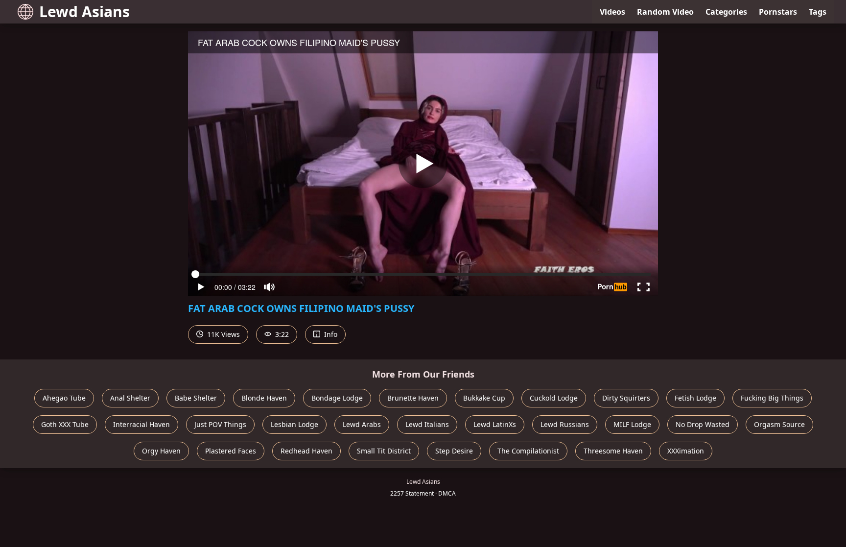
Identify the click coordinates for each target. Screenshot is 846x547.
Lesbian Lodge (294, 424)
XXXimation (685, 450)
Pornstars (778, 11)
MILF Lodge (632, 424)
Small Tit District (384, 450)
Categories (726, 11)
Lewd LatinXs (494, 424)
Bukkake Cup (484, 398)
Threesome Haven (613, 450)
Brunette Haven (413, 398)
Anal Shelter (130, 398)
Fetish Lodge (695, 398)
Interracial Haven (141, 424)
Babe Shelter (196, 398)
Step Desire (454, 450)
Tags (817, 11)
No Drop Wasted (702, 424)
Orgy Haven (161, 450)
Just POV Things (220, 424)
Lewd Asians (84, 11)
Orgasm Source (779, 424)
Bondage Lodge (337, 398)
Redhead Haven (306, 450)
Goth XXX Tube (65, 424)
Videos (612, 11)
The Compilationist (528, 450)
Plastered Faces (230, 450)
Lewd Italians (427, 424)
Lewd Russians (564, 424)
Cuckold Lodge (554, 398)
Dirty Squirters (626, 398)
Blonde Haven (264, 398)
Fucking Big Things (772, 398)
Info (329, 334)
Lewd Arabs (362, 424)
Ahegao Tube (64, 398)
